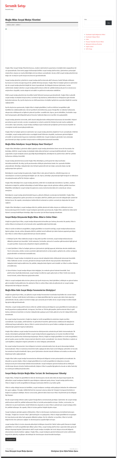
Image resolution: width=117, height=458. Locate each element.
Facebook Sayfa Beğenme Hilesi (95, 34)
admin (18, 24)
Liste (87, 39)
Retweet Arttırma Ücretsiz (94, 44)
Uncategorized (10, 439)
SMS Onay (89, 49)
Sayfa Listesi (89, 46)
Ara (85, 19)
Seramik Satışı (15, 5)
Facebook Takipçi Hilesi (93, 37)
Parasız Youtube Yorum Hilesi (95, 41)
